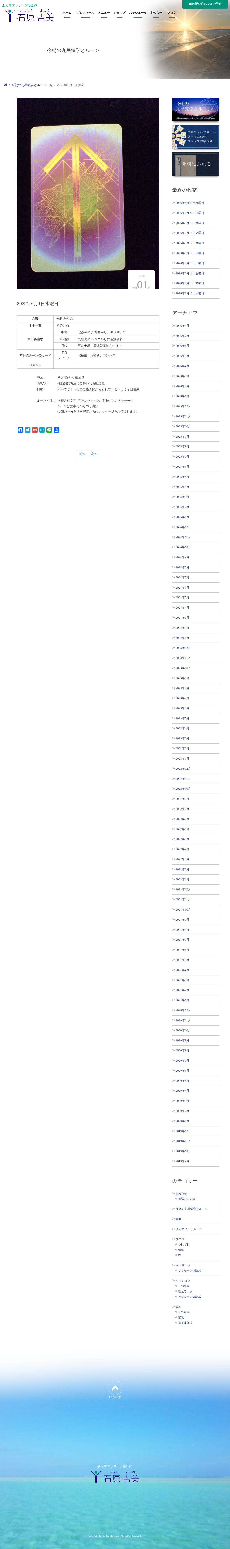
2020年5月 (182, 1080)
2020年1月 (182, 1121)
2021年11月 (183, 899)
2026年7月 (182, 335)
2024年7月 (182, 577)
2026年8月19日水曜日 (190, 223)
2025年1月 (182, 517)
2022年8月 (182, 808)
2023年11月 (183, 657)
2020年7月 (182, 1060)
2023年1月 (182, 758)
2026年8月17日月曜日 (190, 243)
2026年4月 (182, 365)
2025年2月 (182, 506)
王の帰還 (184, 1286)
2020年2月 (182, 1110)
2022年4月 (182, 849)
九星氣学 (184, 1312)
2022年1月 (182, 879)
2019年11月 (183, 1141)
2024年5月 (182, 597)
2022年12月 (183, 768)
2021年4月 (182, 970)
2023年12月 (183, 647)
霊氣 (181, 1317)
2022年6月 (182, 829)
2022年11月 (183, 778)
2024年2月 (182, 627)
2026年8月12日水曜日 (190, 293)
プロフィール (85, 12)
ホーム (67, 12)
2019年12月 (183, 1131)
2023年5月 (182, 718)
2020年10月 (183, 1030)
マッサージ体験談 (189, 1270)
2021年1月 (182, 1000)
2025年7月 (182, 456)
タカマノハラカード (189, 1229)
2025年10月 (183, 426)
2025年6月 (182, 466)
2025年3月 (182, 496)
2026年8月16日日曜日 (190, 253)
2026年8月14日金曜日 (190, 273)
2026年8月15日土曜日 (190, 263)
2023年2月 (182, 748)
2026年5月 (182, 355)
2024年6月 (182, 587)
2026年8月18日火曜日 (190, 232)
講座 (178, 1307)
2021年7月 (182, 939)
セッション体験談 (189, 1296)
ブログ (171, 12)
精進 (181, 1249)
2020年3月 (182, 1100)
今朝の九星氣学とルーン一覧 (32, 85)
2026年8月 (182, 325)
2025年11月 (183, 416)
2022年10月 (183, 788)
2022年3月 (182, 859)
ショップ (119, 12)
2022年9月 (182, 798)
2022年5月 (182, 839)
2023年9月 (182, 678)
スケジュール (138, 12)
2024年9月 (182, 557)
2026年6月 (182, 345)
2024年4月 (182, 607)
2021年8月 (182, 929)
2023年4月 (182, 728)
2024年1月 (182, 637)
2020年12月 (183, 1010)
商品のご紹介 (186, 1198)
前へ (82, 454)
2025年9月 (182, 436)
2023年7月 (182, 698)
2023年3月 (182, 738)
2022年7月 (182, 819)
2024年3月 (182, 617)
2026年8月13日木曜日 (190, 283)
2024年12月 (183, 527)
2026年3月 (182, 376)
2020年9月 (182, 1040)
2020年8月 (182, 1050)
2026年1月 (182, 396)
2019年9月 (182, 1161)
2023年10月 (183, 668)
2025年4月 (182, 486)
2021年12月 (183, 889)
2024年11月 (183, 537)
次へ (94, 454)
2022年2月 (182, 869)
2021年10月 (183, 909)
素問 (178, 1219)
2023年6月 (182, 708)
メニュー (104, 12)
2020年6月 (182, 1070)
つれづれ (184, 1244)
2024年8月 (182, 567)
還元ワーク (185, 1291)
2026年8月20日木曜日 (190, 212)
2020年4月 (182, 1090)
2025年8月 (182, 446)
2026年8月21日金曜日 (190, 202)
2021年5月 (182, 959)
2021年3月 (182, 980)
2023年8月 (182, 688)
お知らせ (156, 12)
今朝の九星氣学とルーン (192, 1209)
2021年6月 (182, 949)
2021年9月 (182, 919)
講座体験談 (185, 1323)
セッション (183, 1280)
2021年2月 (182, 990)
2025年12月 (183, 406)
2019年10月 (183, 1151)
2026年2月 (182, 386)
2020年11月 (183, 1020)
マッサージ (183, 1265)
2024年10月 (183, 547)
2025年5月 (182, 476)
